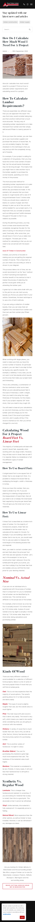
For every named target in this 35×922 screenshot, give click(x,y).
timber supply (25, 22)
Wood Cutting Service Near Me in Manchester (17, 886)
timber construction (10, 22)
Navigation (31, 4)
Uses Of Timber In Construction (14, 251)
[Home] (11, 4)
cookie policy (7, 914)
